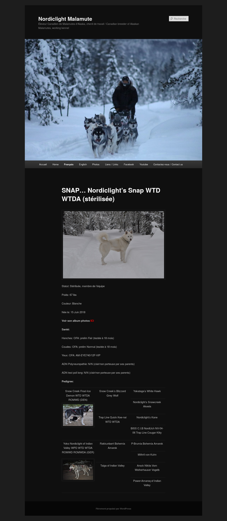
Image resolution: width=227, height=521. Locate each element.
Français (68, 164)
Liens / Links (111, 164)
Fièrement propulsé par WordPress (113, 508)
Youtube (144, 164)
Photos (95, 164)
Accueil (43, 164)
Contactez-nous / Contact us (168, 164)
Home (55, 164)
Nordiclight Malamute (65, 18)
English (83, 164)
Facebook (129, 164)
